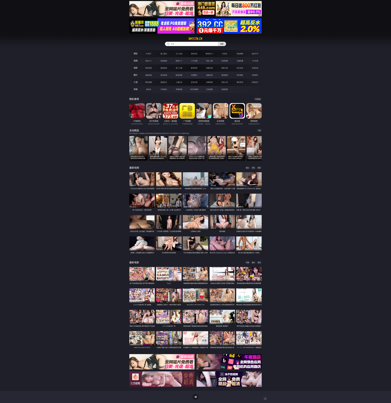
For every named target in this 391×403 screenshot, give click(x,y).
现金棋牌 (240, 54)
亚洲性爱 (148, 68)
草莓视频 (179, 89)
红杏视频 (209, 89)
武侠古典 (194, 82)
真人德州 (163, 54)
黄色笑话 (240, 82)
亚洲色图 (163, 75)
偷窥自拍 (148, 75)
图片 (136, 75)
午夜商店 (163, 89)
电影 (136, 68)
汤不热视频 (194, 89)
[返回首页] (265, 398)
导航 (136, 89)
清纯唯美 (224, 75)
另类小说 (224, 82)
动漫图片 (194, 75)
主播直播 (240, 61)
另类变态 (255, 68)
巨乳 (253, 168)
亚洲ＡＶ (148, 61)
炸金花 (224, 54)
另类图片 (255, 75)
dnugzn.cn (195, 39)
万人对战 (179, 54)
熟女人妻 (209, 61)
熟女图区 (240, 75)
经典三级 (224, 68)
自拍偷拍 (163, 61)
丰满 (247, 262)
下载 (259, 130)
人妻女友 (179, 82)
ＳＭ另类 (255, 61)
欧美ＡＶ (179, 61)
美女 (247, 168)
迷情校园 (209, 82)
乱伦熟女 (240, 68)
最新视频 (134, 167)
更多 (259, 168)
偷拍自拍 (163, 68)
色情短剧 (224, 89)
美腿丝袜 (209, 75)
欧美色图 (179, 75)
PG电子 (148, 54)
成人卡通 (179, 68)
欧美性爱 (194, 68)
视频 (136, 60)
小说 (136, 82)
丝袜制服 (224, 61)
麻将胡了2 (209, 54)
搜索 (222, 44)
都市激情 (148, 82)
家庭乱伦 (163, 82)
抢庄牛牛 (255, 54)
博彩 (136, 53)
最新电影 (134, 262)
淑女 (253, 262)
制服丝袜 (209, 68)
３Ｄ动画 (194, 61)
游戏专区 (194, 54)
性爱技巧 (255, 82)
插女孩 (148, 89)
